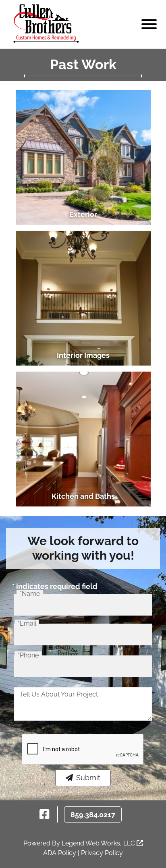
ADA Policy (59, 853)
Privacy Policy (102, 853)
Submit (88, 777)
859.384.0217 (93, 814)
